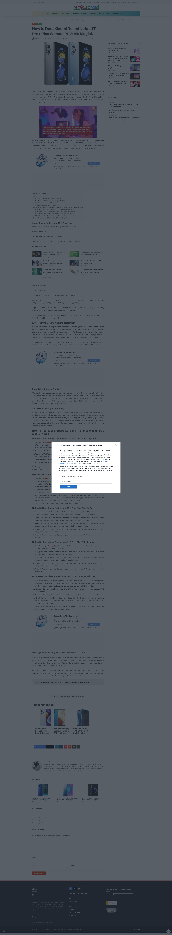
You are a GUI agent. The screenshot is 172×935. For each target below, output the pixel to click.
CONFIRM (68, 486)
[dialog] (86, 467)
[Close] (117, 446)
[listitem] (86, 477)
